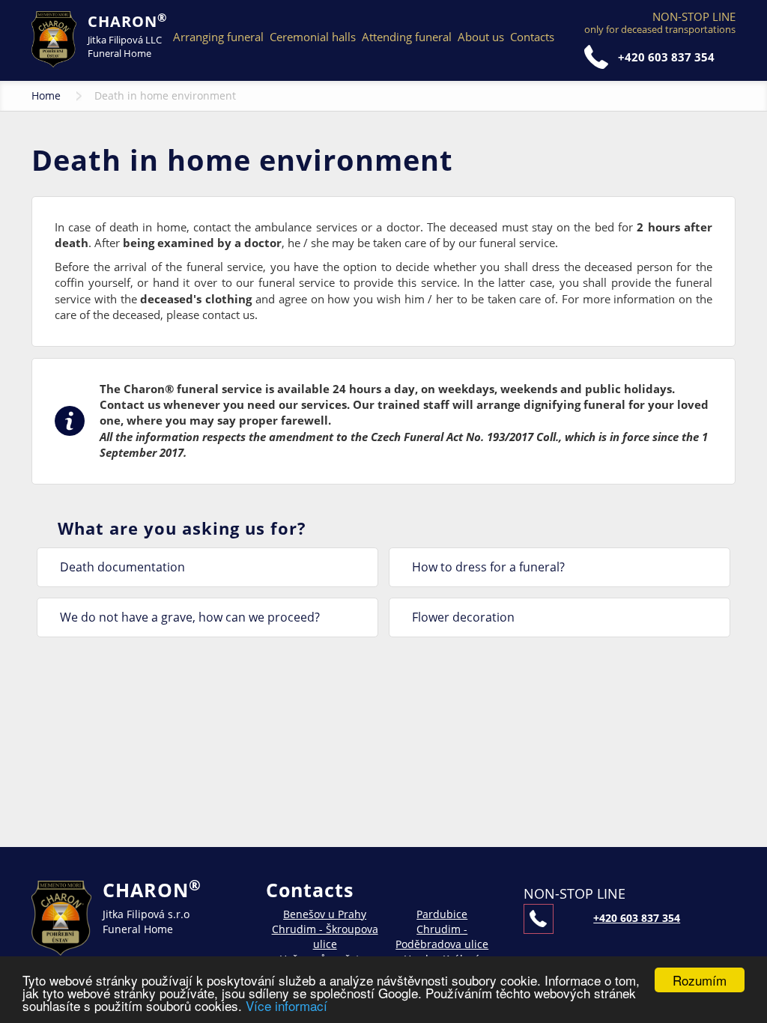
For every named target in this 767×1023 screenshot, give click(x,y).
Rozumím (700, 980)
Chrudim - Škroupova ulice (325, 936)
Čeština (568, 37)
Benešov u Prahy (324, 914)
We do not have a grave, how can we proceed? (190, 617)
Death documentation (122, 567)
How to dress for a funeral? (488, 567)
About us (481, 36)
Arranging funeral (218, 36)
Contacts (532, 36)
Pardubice (441, 914)
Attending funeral (407, 36)
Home (46, 95)
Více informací (286, 1005)
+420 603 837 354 (666, 56)
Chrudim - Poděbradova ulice (441, 936)
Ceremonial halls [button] (313, 36)
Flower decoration (463, 617)
